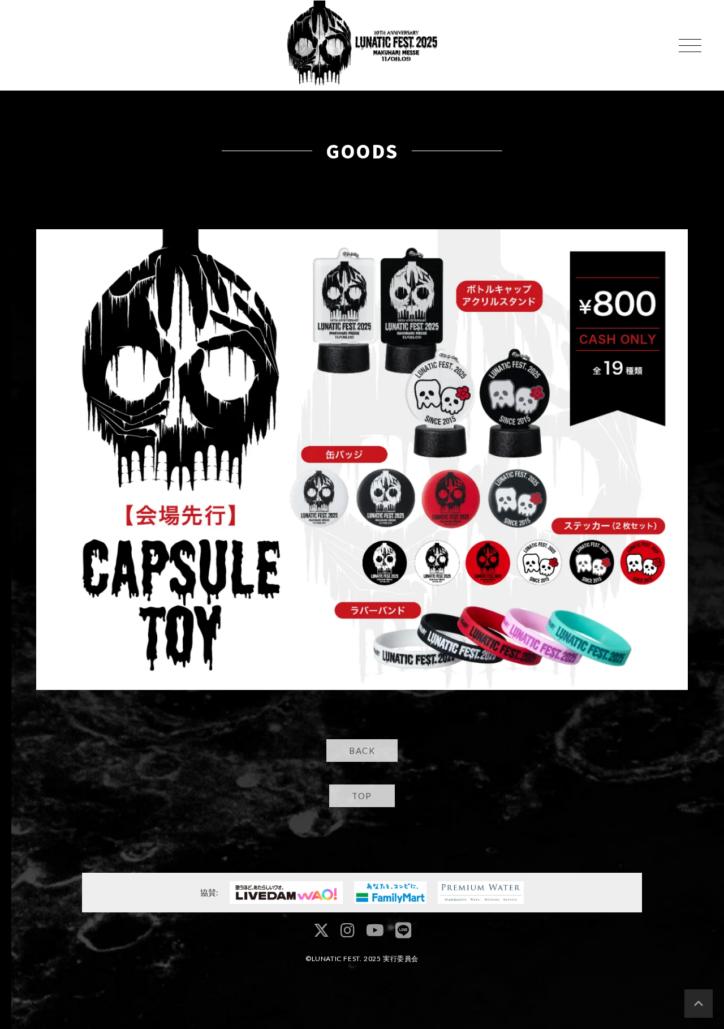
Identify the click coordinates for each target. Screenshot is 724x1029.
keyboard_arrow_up (698, 1003)
